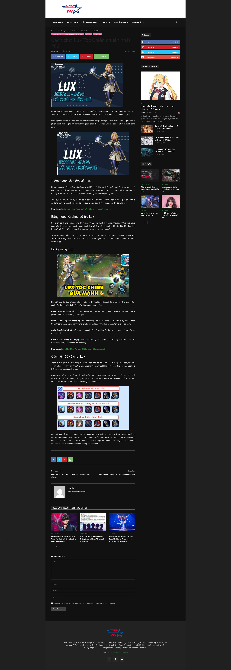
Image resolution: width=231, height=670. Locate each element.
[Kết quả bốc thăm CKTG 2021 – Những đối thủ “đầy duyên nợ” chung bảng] (147, 141)
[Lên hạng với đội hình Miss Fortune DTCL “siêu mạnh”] (147, 152)
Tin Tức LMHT (97, 34)
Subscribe (174, 57)
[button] (177, 22)
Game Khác (137, 22)
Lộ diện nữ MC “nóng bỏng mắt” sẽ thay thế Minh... (169, 215)
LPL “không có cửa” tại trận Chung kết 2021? (117, 474)
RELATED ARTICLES (60, 508)
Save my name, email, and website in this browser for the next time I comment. (85, 603)
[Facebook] (53, 459)
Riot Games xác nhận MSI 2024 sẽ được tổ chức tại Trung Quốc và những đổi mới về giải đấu (121, 539)
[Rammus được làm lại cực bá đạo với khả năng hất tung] (171, 175)
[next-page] (56, 546)
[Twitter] (59, 459)
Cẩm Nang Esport (89, 22)
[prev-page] (52, 546)
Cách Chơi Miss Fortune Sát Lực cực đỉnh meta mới (83, 349)
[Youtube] (122, 659)
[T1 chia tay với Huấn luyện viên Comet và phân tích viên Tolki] (150, 175)
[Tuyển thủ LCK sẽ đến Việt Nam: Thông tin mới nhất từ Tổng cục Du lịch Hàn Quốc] (93, 522)
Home (53, 31)
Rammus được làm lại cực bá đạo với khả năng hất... (170, 189)
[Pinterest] (64, 459)
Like (176, 42)
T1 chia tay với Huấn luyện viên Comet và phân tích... (150, 189)
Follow (175, 47)
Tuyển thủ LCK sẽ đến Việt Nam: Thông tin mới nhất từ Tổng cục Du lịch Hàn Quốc (92, 539)
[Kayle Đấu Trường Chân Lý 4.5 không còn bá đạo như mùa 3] (147, 129)
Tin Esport (71, 22)
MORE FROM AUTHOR (79, 508)
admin (55, 51)
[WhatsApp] (70, 459)
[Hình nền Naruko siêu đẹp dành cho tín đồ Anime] (160, 86)
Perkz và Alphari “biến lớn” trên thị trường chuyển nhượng (86, 209)
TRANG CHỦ (58, 22)
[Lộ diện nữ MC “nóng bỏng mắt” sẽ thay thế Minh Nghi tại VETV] (171, 201)
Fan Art (143, 103)
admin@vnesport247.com (120, 652)
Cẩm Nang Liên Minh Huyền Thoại (73, 34)
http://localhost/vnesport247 (77, 491)
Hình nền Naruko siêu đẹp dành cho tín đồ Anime (158, 108)
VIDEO (105, 22)
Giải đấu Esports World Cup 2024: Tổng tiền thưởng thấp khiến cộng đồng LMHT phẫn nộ (63, 539)
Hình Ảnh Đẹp (120, 22)
